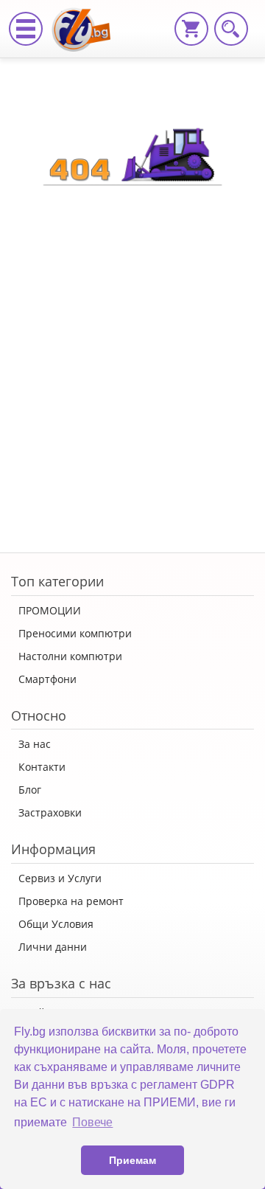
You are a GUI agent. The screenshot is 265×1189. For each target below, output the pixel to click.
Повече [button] (92, 1122)
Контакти (42, 767)
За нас (34, 744)
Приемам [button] (132, 1160)
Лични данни (52, 947)
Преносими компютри (75, 633)
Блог (29, 790)
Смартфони (47, 679)
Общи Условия (55, 924)
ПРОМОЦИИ (49, 610)
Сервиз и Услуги (60, 878)
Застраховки (50, 812)
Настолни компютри (70, 656)
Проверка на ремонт (71, 901)
